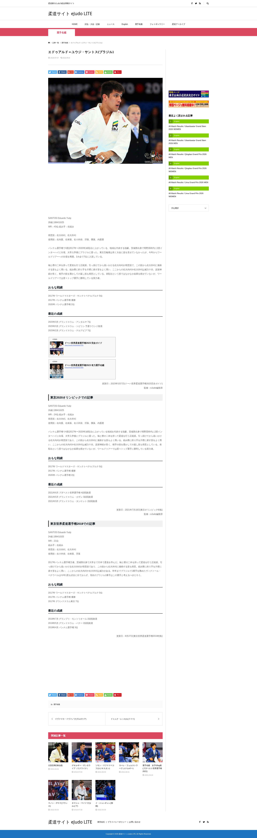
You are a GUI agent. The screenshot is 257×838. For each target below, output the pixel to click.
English (125, 24)
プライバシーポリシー (117, 822)
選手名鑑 (139, 24)
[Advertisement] (177, 13)
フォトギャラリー (157, 24)
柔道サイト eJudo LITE (70, 13)
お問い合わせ (134, 822)
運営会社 (101, 822)
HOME (75, 24)
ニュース (110, 24)
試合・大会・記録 (92, 24)
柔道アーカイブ (178, 24)
